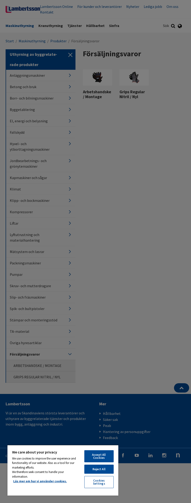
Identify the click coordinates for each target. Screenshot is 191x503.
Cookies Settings (99, 482)
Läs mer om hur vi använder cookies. (40, 481)
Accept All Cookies (99, 456)
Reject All (99, 469)
